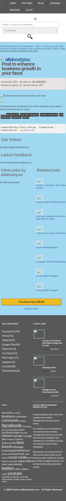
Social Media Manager (47, 247)
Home (13, 3)
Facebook (54, 349)
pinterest (19, 450)
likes (20, 443)
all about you (12, 115)
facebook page (10, 432)
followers (8, 435)
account (7, 412)
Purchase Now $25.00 (31, 301)
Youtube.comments (10, 477)
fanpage (24, 433)
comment (20, 416)
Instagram (11, 439)
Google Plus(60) (11, 344)
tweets (18, 464)
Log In (29, 10)
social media (17, 457)
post (27, 450)
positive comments (49, 115)
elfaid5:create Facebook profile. (50, 391)
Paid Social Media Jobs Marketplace (17, 46)
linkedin (7, 447)
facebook (12, 425)
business (8, 416)
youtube (15, 473)
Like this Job (28, 130)
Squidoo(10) (8, 362)
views (4, 474)
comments (10, 420)
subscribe (13, 461)
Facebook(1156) (11, 331)
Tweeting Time (49, 367)
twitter (8, 468)
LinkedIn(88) (9, 366)
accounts (16, 413)
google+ (19, 435)
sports (30, 458)
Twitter (53, 371)
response (16, 117)
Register (14, 10)
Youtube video (19, 479)
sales (27, 454)
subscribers (25, 461)
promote (19, 453)
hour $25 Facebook (29, 115)
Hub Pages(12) (10, 357)
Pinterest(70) (9, 348)
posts (4, 454)
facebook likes (17, 429)
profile (11, 454)
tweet (11, 464)
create (22, 421)
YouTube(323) (9, 353)
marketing (7, 450)
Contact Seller (31, 308)
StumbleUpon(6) (11, 370)
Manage (18, 447)
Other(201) (8, 335)
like (14, 443)
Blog (41, 3)
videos (24, 469)
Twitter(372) (8, 340)
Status (26, 117)
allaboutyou (17, 59)
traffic (4, 464)
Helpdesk (55, 3)
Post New (27, 3)
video (18, 469)
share (5, 457)
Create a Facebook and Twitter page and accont (52, 343)
